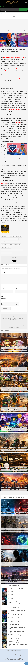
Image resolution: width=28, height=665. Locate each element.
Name (2, 288)
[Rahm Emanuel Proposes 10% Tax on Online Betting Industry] (14, 353)
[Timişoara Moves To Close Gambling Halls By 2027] (14, 516)
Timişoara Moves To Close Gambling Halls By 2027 (14, 529)
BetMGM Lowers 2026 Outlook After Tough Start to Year (14, 387)
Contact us (14, 653)
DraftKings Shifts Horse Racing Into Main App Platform (14, 447)
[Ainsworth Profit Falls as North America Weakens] (14, 533)
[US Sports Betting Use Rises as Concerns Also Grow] (14, 393)
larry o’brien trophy (14, 239)
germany (4, 252)
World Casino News (6, 653)
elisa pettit (4, 239)
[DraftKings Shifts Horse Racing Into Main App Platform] (14, 433)
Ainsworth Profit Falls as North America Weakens (14, 545)
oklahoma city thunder (16, 244)
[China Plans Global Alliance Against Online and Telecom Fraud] (4, 616)
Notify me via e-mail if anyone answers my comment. (13, 297)
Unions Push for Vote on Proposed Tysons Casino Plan (14, 487)
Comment (3, 272)
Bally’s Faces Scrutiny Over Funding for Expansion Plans (14, 579)
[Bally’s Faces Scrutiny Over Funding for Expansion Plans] (14, 566)
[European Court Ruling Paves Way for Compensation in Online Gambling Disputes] (14, 333)
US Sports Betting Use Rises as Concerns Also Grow (14, 407)
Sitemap (16, 654)
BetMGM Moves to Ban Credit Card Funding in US (14, 467)
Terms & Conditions (22, 653)
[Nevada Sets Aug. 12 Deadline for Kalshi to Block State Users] (4, 612)
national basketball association (9, 250)
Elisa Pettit (4, 183)
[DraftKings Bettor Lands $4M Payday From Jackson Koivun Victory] (4, 637)
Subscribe (23, 9)
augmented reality (6, 247)
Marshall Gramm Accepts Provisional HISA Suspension (14, 562)
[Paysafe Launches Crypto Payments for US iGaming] (14, 413)
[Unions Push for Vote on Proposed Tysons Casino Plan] (14, 472)
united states (5, 236)
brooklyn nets (5, 244)
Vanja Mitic (11, 514)
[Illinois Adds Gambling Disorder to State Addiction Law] (4, 646)
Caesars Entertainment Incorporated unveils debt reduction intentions (14, 326)
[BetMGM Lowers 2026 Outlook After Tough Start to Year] (14, 373)
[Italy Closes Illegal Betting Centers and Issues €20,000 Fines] (4, 641)
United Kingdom (22, 79)
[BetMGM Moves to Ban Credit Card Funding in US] (14, 453)
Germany (18, 122)
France (2, 124)
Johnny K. (11, 389)
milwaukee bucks (15, 241)
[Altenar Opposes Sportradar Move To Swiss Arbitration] (14, 499)
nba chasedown (5, 241)
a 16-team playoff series (13, 109)
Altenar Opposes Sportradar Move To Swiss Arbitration (14, 512)
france (10, 252)
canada (20, 250)
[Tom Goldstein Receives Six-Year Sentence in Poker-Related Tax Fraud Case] (4, 625)
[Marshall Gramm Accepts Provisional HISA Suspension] (14, 550)
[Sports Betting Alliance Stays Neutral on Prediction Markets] (4, 629)
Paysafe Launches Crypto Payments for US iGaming (14, 427)
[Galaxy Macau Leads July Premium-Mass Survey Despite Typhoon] (4, 633)
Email (16, 288)
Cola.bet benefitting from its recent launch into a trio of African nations (14, 319)
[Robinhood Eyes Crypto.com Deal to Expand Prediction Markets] (4, 620)
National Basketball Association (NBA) (14, 57)
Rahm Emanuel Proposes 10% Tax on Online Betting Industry (14, 368)
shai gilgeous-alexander (16, 236)
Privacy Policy (10, 654)
